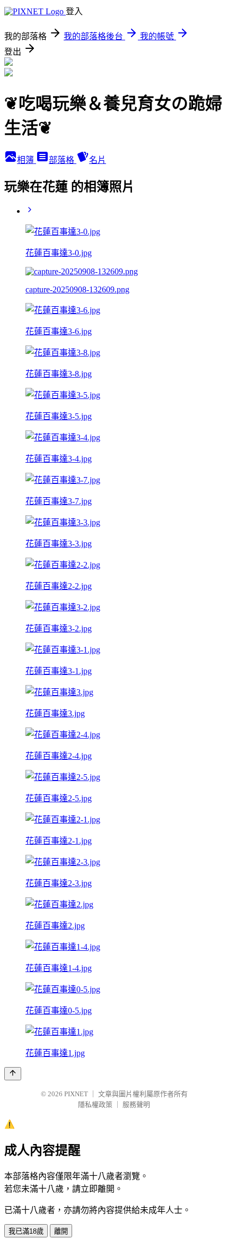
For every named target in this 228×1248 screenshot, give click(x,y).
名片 (97, 159)
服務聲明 (136, 1104)
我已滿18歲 (25, 1231)
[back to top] (12, 1073)
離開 (61, 1231)
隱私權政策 (95, 1104)
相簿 (26, 159)
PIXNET (76, 1094)
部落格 (62, 159)
